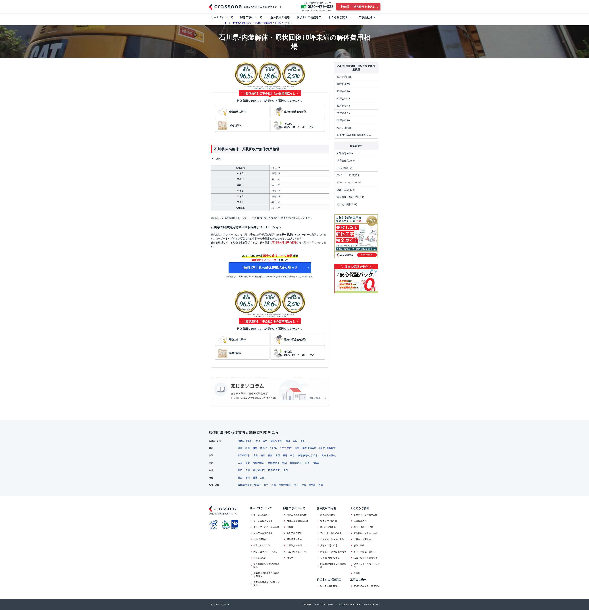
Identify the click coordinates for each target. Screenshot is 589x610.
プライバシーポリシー (323, 604)
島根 (247, 470)
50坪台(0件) (343, 113)
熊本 (281, 485)
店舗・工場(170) (346, 189)
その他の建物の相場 (330, 558)
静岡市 (306, 455)
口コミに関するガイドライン (348, 604)
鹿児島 (312, 485)
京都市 (261, 463)
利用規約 (307, 604)
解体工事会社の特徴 (263, 533)
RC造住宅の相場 (328, 527)
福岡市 (257, 485)
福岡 (240, 485)
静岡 (300, 455)
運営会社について (262, 545)
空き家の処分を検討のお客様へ (266, 565)
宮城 (272, 441)
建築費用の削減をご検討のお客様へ (266, 574)
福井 (270, 455)
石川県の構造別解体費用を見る (354, 135)
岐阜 (292, 455)
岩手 (265, 441)
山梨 (277, 455)
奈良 (307, 463)
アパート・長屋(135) (348, 175)
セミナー (291, 558)
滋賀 (247, 463)
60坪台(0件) (343, 120)
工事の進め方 (360, 521)
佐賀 (266, 485)
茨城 (240, 448)
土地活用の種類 (294, 545)
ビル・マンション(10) (349, 182)
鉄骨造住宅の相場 (328, 521)
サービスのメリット (263, 521)
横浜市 (313, 448)
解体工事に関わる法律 (297, 521)
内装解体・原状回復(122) (350, 197)
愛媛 (255, 478)
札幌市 (248, 441)
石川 (263, 455)
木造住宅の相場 (327, 515)
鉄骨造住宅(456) (346, 160)
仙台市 (278, 441)
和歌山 (316, 463)
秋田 (288, 441)
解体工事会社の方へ (372, 604)
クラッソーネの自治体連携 (266, 527)
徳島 (240, 478)
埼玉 (262, 448)
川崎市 (321, 448)
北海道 (241, 441)
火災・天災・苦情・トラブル (366, 565)
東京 (297, 448)
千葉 (282, 448)
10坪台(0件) (343, 84)
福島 (302, 441)
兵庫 (292, 463)
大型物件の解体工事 (296, 552)
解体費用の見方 (294, 539)
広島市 (276, 470)
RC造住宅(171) (345, 168)
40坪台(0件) (343, 105)
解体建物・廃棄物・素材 (365, 533)
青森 (258, 441)
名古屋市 (331, 455)
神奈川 (305, 448)
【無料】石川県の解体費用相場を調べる (270, 267)
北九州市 (247, 485)
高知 (262, 478)
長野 (285, 455)
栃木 (247, 448)
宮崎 (304, 485)
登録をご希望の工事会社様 (366, 586)
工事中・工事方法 (362, 539)
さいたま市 (270, 448)
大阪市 (276, 463)
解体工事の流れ (294, 533)
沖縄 (320, 485)
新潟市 (246, 455)
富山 (255, 455)
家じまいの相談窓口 (330, 586)
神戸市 (298, 463)
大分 (296, 485)
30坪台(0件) (343, 98)
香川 (247, 478)
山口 (285, 470)
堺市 (284, 463)
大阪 (270, 463)
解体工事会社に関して (364, 552)
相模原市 (331, 448)
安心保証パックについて (265, 552)
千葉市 (288, 448)
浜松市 (314, 455)
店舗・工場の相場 (328, 545)
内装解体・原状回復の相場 (333, 552)
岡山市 (261, 470)
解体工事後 (359, 545)
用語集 (290, 527)
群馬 (255, 448)
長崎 (273, 485)
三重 (240, 463)
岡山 (255, 470)
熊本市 (287, 485)
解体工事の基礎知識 (296, 515)
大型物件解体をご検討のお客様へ (266, 583)
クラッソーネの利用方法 (365, 515)
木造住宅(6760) (345, 153)
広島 (270, 470)
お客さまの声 (259, 558)
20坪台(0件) (343, 91)
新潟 (240, 455)
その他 (357, 573)
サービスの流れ (260, 515)
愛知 (323, 455)
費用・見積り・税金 (363, 527)
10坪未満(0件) (344, 76)
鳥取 (240, 470)
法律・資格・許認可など (365, 558)
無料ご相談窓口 (260, 539)
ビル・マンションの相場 (332, 539)
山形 (295, 441)
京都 (255, 463)
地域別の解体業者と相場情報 (333, 565)
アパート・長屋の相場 (331, 533)
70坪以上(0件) (344, 127)
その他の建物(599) (347, 204)
